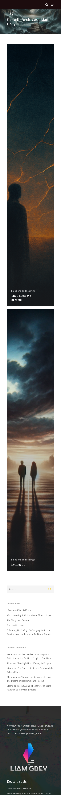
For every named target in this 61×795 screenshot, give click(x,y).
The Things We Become (18, 620)
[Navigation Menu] (52, 4)
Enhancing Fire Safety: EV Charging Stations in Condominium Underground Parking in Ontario (29, 632)
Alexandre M (13, 663)
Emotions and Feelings (23, 290)
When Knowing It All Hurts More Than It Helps (29, 615)
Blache (10, 685)
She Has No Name (16, 625)
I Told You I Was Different (19, 610)
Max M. (10, 668)
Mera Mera (12, 654)
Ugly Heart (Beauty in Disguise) (37, 663)
